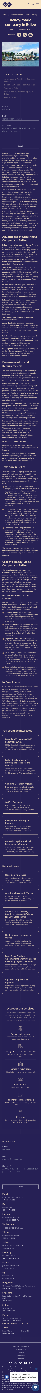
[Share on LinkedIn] (30, 35)
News (28, 14)
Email (4, 116)
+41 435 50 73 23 (8, 1200)
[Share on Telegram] (19, 35)
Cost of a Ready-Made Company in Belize (18, 92)
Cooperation (20, 1355)
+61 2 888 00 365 (8, 1311)
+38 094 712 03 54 (9, 1210)
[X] (15, 1362)
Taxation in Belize (11, 88)
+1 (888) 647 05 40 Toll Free (12, 1228)
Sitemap (20, 1358)
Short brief (6, 125)
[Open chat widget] (35, 1387)
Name (5, 106)
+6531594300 (7, 1301)
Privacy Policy (20, 1349)
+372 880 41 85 (8, 1248)
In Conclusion (10, 97)
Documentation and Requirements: (19, 85)
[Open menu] (37, 4)
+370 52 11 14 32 (8, 1238)
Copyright (20, 1352)
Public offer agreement (20, 1346)
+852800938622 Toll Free (11, 1289)
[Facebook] (10, 1362)
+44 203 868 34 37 (9, 1220)
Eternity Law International (13, 14)
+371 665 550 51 (8, 1268)
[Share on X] (25, 35)
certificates (26, 671)
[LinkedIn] (25, 1362)
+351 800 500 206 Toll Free (12, 1321)
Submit (20, 146)
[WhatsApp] (30, 1362)
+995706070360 (8, 1334)
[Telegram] (20, 1362)
